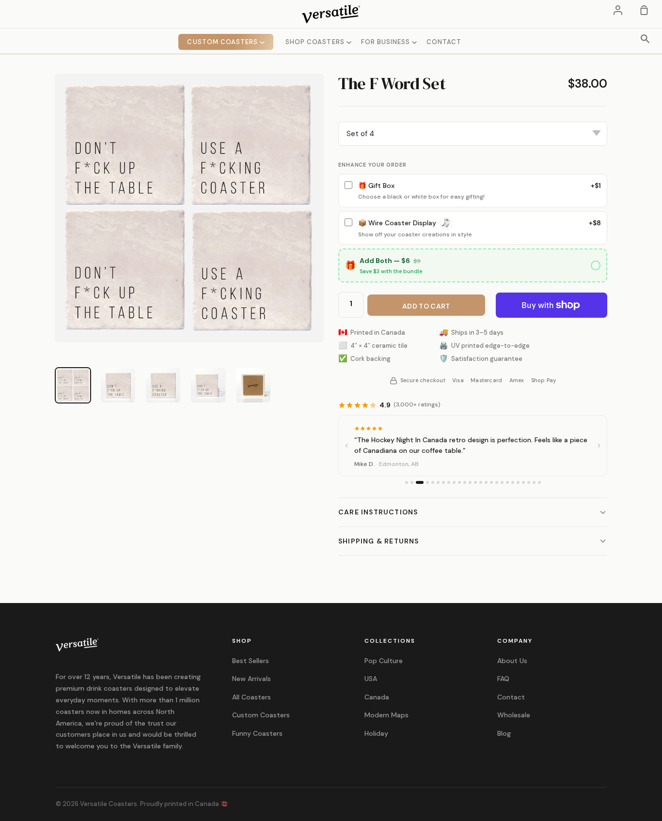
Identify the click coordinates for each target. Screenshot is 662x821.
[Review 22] (523, 482)
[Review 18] (502, 482)
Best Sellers (250, 660)
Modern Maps (386, 715)
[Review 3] (420, 482)
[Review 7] (443, 482)
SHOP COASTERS (316, 42)
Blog (504, 733)
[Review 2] (411, 482)
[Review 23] (528, 482)
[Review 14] (480, 482)
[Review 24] (534, 482)
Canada (376, 697)
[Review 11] (464, 482)
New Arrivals (251, 678)
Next (331, 148)
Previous (47, 148)
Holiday (376, 733)
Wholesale (513, 715)
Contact (511, 697)
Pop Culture (383, 660)
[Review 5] (432, 482)
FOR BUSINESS (386, 42)
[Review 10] (459, 482)
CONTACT (443, 42)
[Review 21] (518, 482)
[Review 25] (539, 482)
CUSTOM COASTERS (223, 42)
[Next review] (599, 445)
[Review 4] (427, 482)
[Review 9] (454, 482)
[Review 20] (512, 482)
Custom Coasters (261, 715)
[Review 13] (475, 482)
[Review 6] (438, 482)
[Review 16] (491, 482)
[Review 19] (507, 482)
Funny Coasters (257, 733)
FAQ (503, 678)
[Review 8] (448, 482)
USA (370, 678)
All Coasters (251, 697)
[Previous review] (346, 445)
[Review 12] (470, 482)
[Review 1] (406, 482)
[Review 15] (486, 482)
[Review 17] (496, 482)
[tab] (73, 385)
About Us (512, 660)
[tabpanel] (189, 208)
